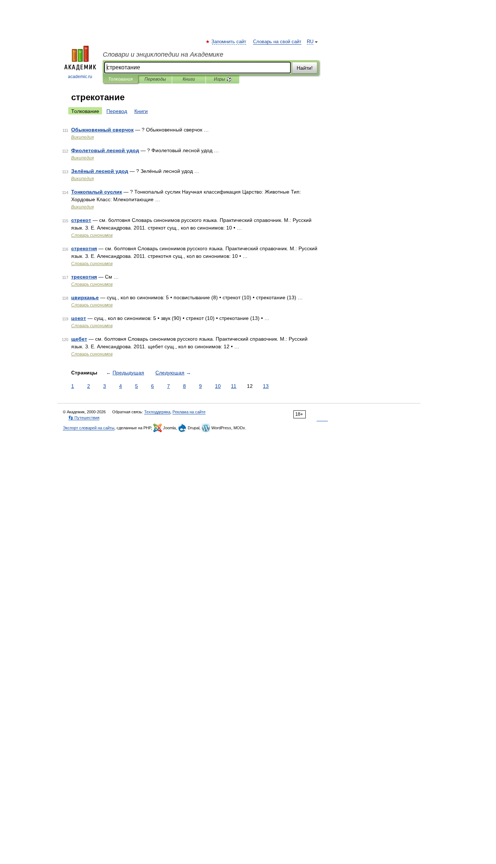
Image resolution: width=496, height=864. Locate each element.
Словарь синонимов (92, 235)
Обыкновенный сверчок (102, 130)
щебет (79, 339)
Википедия (82, 137)
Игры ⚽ (223, 79)
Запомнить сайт (229, 41)
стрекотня (84, 248)
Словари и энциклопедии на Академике (163, 54)
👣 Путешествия (83, 417)
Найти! (305, 68)
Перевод (116, 111)
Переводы (155, 79)
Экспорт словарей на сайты (88, 428)
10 (218, 386)
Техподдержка (157, 412)
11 (233, 386)
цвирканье (85, 297)
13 (266, 386)
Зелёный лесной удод (99, 171)
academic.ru (80, 76)
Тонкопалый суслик (96, 192)
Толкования (120, 79)
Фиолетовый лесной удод (105, 150)
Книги (189, 79)
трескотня (84, 277)
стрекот (81, 220)
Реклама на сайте (189, 412)
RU (310, 41)
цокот (78, 318)
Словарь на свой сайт (277, 41)
